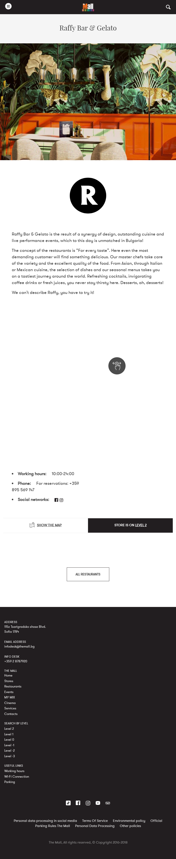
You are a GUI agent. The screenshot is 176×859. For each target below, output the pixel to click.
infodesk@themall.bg (19, 646)
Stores (8, 681)
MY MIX (9, 697)
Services (10, 708)
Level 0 (9, 739)
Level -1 (9, 745)
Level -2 (9, 750)
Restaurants (12, 686)
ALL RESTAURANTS (88, 574)
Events (9, 692)
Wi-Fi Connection (16, 776)
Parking (9, 782)
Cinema (10, 703)
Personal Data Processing (95, 826)
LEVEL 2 (141, 525)
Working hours (14, 771)
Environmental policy (129, 820)
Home (8, 675)
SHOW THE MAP (49, 525)
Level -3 (9, 756)
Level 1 (8, 734)
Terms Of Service (95, 820)
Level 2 (9, 729)
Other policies (130, 826)
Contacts (11, 714)
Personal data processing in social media (45, 820)
